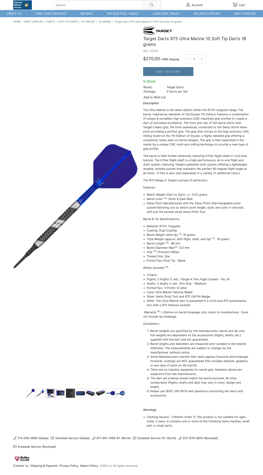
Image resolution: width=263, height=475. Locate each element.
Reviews (87, 13)
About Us (14, 13)
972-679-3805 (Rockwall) (200, 438)
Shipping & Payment (44, 465)
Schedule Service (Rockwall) (37, 446)
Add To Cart (168, 71)
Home (17, 21)
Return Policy (89, 465)
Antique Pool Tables (123, 13)
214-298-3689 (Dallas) (33, 438)
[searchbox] (107, 5)
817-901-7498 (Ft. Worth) (113, 438)
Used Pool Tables (166, 13)
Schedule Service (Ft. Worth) (156, 438)
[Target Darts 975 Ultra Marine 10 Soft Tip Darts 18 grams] (75, 207)
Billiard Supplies (207, 13)
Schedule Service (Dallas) (72, 438)
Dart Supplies (245, 13)
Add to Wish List (154, 97)
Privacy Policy (69, 465)
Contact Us (21, 465)
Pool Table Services (51, 13)
